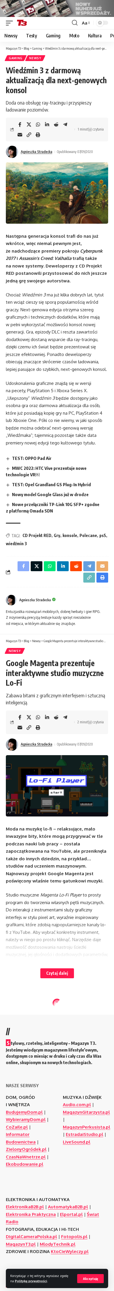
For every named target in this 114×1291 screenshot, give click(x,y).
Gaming (16, 58)
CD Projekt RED (37, 535)
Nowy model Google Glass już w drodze (50, 494)
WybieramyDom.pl (26, 1119)
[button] (90, 1278)
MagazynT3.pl (21, 1244)
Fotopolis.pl (74, 1236)
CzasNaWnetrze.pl (26, 1157)
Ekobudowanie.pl (24, 1164)
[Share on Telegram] (65, 124)
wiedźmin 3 (16, 543)
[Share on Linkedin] (47, 124)
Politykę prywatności (31, 1281)
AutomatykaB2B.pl (68, 1207)
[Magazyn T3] (22, 23)
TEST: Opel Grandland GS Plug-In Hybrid (51, 484)
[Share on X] (29, 124)
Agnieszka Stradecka (36, 152)
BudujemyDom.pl (24, 1112)
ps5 (102, 535)
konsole (70, 535)
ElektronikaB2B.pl (25, 1207)
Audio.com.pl (77, 1104)
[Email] (20, 134)
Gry (57, 535)
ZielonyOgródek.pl (26, 1149)
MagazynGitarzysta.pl (86, 1112)
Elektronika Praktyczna (31, 1214)
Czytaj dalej (57, 973)
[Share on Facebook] (20, 124)
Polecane (88, 535)
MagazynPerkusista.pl (86, 1127)
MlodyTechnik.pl (57, 1244)
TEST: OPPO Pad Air (31, 458)
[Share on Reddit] (56, 124)
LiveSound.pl (76, 1142)
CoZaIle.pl (17, 1127)
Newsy (35, 58)
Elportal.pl (71, 1214)
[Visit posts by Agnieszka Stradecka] (12, 152)
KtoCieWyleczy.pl (70, 1251)
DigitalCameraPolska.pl (31, 1236)
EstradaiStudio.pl (84, 1134)
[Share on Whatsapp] (38, 124)
